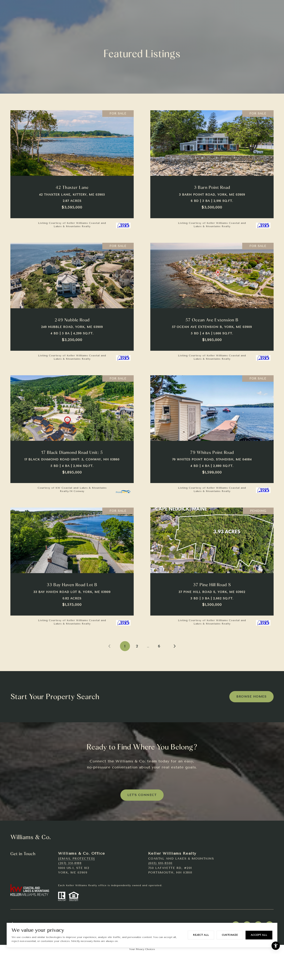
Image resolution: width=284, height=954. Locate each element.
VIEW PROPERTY (72, 168)
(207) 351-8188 (69, 863)
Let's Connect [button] (142, 795)
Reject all (201, 934)
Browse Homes (251, 696)
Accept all (259, 934)
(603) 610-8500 (160, 863)
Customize (230, 934)
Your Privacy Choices (142, 949)
